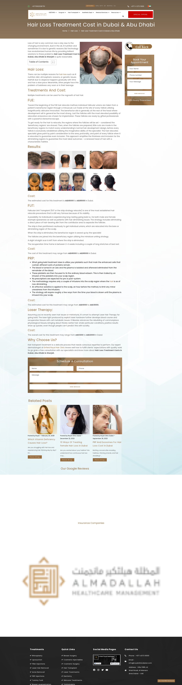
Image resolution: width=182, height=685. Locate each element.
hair (111, 281)
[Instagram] (98, 670)
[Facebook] (94, 670)
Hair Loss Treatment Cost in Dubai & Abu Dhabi (100, 31)
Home (64, 31)
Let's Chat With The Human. (166, 681)
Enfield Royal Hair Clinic (54, 347)
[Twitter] (103, 670)
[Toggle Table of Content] (52, 62)
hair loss (63, 74)
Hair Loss (74, 31)
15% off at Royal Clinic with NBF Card (78, 6)
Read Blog (35, 457)
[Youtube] (107, 670)
